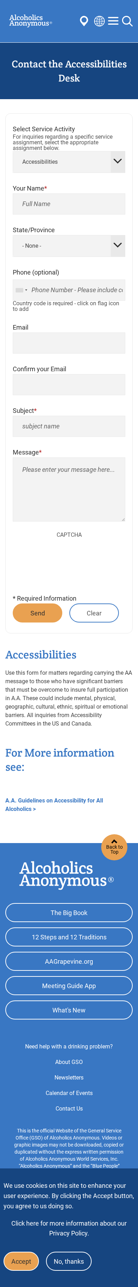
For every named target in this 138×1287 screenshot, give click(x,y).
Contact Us (69, 1108)
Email (20, 327)
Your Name (28, 188)
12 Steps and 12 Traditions (69, 937)
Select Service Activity (44, 129)
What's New (69, 1010)
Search (127, 21)
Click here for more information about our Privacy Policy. (69, 1228)
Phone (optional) (36, 272)
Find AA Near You (85, 21)
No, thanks (69, 1261)
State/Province (34, 230)
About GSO (69, 1062)
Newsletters (69, 1077)
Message (26, 452)
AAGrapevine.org (69, 961)
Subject (23, 410)
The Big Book (69, 912)
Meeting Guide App (69, 986)
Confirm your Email (39, 369)
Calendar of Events (69, 1093)
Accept (21, 1261)
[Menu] (113, 21)
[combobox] (69, 162)
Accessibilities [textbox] (40, 161)
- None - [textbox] (31, 245)
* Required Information (44, 598)
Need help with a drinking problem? (69, 1046)
